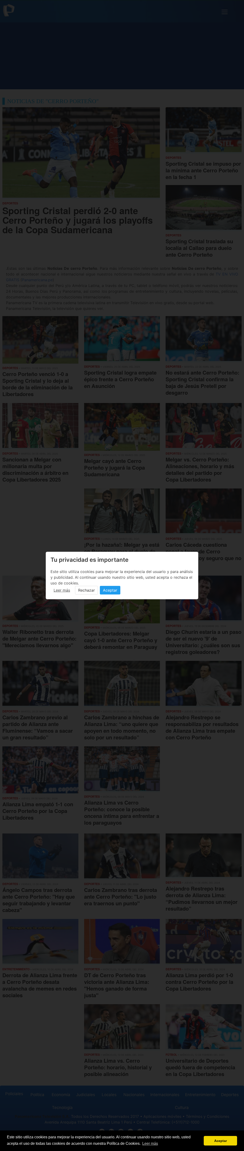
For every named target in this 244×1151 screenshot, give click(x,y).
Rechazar (86, 590)
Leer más (62, 590)
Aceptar (110, 590)
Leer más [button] (150, 1143)
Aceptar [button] (220, 1141)
